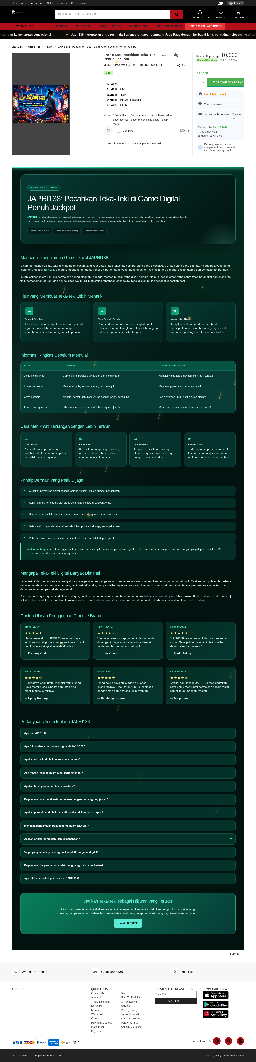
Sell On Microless (131, 1026)
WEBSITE (33, 46)
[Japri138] (17, 12)
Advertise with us (131, 1018)
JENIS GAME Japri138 (168, 26)
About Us (96, 997)
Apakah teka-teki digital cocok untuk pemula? (52, 759)
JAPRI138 (32, 217)
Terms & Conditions (132, 1014)
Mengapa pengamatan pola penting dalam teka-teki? (56, 825)
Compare (128, 130)
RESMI (48, 46)
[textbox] (235, 3)
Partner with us (129, 1022)
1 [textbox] (200, 82)
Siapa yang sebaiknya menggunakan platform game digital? (61, 852)
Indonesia (27, 3)
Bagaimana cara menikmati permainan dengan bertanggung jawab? (66, 799)
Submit (234, 953)
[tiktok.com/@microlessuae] (240, 1041)
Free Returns (80, 3)
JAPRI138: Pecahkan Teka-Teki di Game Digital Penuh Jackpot (97, 46)
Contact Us (97, 993)
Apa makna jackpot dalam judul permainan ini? (53, 772)
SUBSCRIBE (175, 1001)
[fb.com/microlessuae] (228, 1041)
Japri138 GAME (138, 26)
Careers (95, 1018)
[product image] (41, 103)
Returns (95, 1010)
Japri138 (61, 26)
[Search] (176, 14)
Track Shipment (100, 1001)
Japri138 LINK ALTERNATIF (205, 26)
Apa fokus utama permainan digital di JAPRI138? (54, 746)
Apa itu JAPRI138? (35, 733)
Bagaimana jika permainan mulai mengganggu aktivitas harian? (63, 865)
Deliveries (97, 1005)
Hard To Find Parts (132, 997)
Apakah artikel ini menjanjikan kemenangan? (52, 838)
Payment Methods (101, 1022)
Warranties (97, 1014)
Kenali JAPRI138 (128, 923)
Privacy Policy (129, 1010)
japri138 (48, 269)
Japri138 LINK (83, 26)
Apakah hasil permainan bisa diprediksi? (49, 786)
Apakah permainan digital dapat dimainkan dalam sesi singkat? (63, 812)
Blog (123, 993)
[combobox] (235, 3)
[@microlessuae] (217, 1041)
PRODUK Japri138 (110, 26)
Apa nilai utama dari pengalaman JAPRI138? (51, 878)
